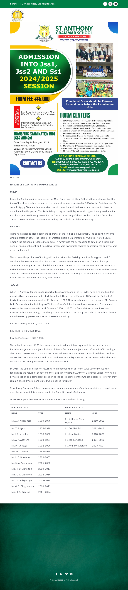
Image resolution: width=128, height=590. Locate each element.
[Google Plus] (61, 574)
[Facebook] (105, 4)
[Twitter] (110, 4)
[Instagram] (71, 574)
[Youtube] (115, 4)
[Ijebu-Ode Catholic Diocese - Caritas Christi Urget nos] (17, 15)
